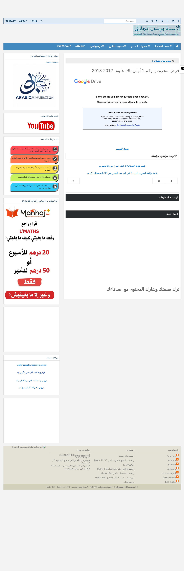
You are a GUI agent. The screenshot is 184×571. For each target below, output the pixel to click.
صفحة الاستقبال (162, 46)
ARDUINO (80, 46)
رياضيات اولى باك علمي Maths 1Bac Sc (115, 469)
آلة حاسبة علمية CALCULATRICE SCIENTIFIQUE (74, 456)
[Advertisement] (98, 9)
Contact (10, 21)
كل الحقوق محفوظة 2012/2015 (102, 487)
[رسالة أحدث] (171, 181)
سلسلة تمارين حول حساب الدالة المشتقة (34, 177)
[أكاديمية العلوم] (31, 372)
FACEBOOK (63, 46)
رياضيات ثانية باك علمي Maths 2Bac (117, 473)
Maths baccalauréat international (31, 365)
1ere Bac (171, 456)
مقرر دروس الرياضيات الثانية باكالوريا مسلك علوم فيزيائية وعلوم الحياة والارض (31, 149)
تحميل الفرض (122, 149)
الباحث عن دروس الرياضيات (77, 468)
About (23, 21)
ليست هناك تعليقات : (161, 61)
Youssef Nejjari (169, 473)
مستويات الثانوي (116, 46)
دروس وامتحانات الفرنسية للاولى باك (31, 380)
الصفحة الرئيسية (126, 456)
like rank (15, 447)
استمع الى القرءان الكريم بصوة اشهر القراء (70, 465)
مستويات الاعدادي (139, 46)
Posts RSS (51, 487)
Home (34, 21)
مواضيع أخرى (96, 46)
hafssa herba (169, 477)
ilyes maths (170, 482)
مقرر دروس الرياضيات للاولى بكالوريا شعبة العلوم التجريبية (31, 159)
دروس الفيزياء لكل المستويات (31, 387)
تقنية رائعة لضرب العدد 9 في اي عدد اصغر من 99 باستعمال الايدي (122, 173)
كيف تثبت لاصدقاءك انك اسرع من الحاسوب (122, 165)
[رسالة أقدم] (73, 181)
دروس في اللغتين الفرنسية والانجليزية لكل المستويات (71, 461)
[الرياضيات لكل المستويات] (33, 447)
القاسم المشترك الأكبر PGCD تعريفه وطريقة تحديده (33, 168)
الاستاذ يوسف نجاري (80, 487)
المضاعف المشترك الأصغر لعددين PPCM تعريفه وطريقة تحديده (31, 186)
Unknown (171, 460)
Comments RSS (64, 487)
